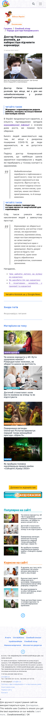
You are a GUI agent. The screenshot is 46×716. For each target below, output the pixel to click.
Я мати (8, 637)
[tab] (23, 615)
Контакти (4, 692)
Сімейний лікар (22, 28)
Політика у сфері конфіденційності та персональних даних (21, 684)
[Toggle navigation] (40, 3)
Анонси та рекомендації (14, 424)
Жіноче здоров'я (11, 353)
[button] (33, 4)
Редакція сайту (6, 690)
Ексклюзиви (17, 24)
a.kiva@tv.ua (5, 677)
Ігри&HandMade (15, 641)
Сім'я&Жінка (18, 637)
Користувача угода (8, 687)
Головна (8, 28)
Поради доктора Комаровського (23, 30)
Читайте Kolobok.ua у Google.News (23, 294)
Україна (7, 459)
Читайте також (23, 110)
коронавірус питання (15, 313)
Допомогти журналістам (23, 487)
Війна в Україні (18, 16)
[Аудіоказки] (23, 495)
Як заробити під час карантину (24, 280)
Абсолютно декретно (32, 645)
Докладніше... (32, 705)
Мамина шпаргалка (12, 645)
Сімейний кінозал (33, 637)
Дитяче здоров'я (11, 388)
